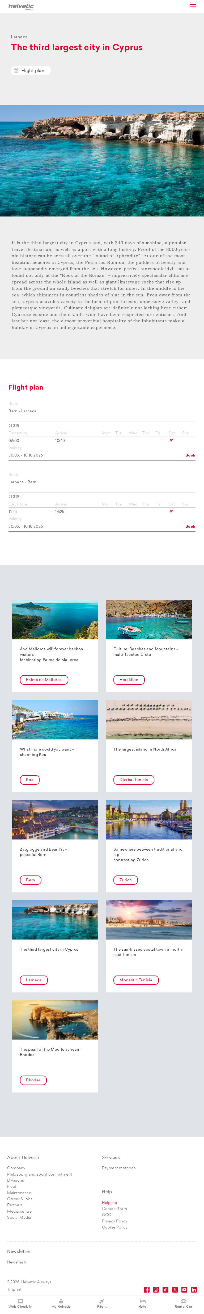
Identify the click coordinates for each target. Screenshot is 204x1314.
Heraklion (129, 680)
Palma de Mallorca (44, 680)
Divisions (15, 1180)
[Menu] (192, 6)
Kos (29, 780)
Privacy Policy (115, 1221)
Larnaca (33, 980)
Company (16, 1168)
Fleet (11, 1187)
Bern (30, 880)
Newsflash (16, 1262)
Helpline (109, 1203)
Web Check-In (20, 1306)
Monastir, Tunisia (136, 980)
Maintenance (19, 1193)
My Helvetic (61, 1306)
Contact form (114, 1209)
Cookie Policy (115, 1227)
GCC (106, 1215)
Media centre (19, 1211)
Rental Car (183, 1306)
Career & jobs (19, 1199)
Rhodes (33, 1080)
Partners (15, 1205)
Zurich (125, 880)
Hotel (142, 1306)
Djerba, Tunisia (134, 780)
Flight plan (33, 71)
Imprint (15, 1290)
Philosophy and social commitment (39, 1174)
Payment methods (119, 1168)
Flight (102, 1306)
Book (190, 456)
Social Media (19, 1218)
